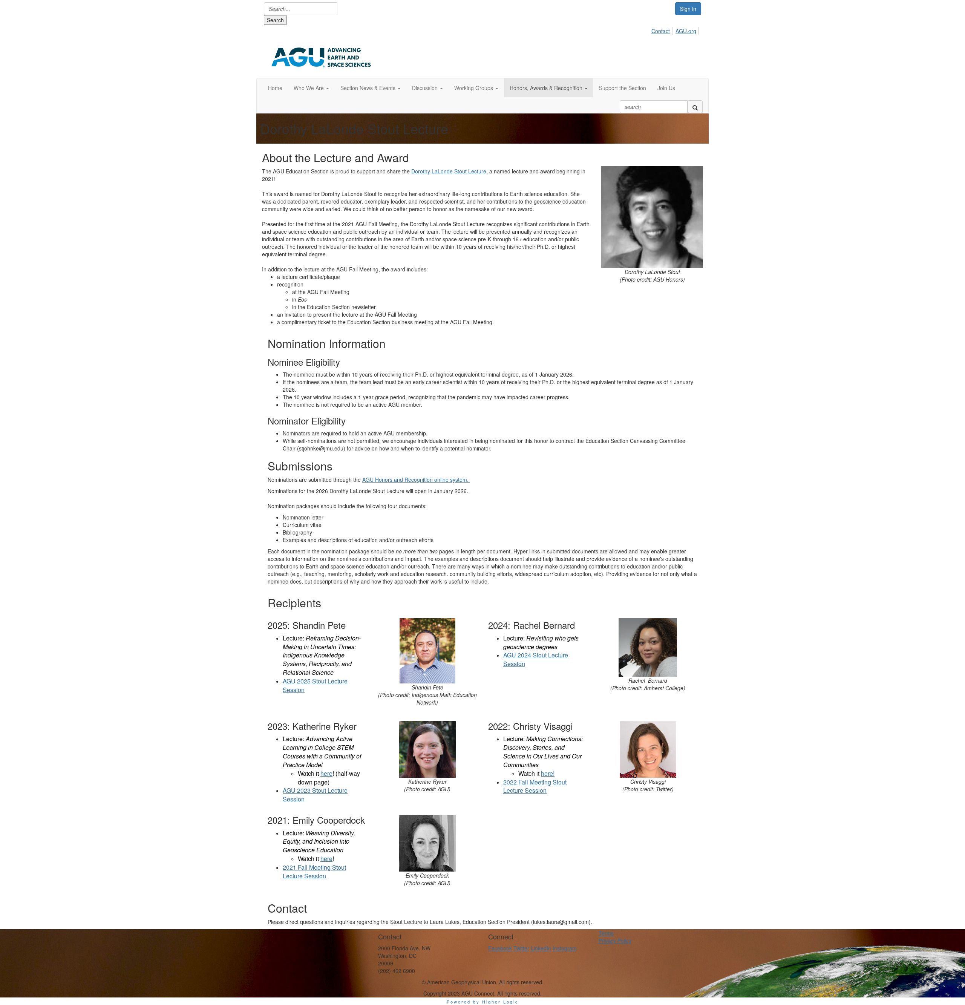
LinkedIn (541, 948)
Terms (606, 933)
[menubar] (676, 30)
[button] (311, 87)
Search (275, 20)
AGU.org (686, 31)
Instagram (565, 948)
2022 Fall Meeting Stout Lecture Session (535, 786)
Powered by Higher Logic (483, 1002)
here (326, 773)
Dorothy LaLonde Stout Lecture (448, 171)
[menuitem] (663, 30)
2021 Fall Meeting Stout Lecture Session (314, 871)
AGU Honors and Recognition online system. (416, 479)
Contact (660, 31)
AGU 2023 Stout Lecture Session (315, 794)
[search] (695, 106)
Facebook (500, 948)
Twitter (521, 948)
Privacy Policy (615, 940)
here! (547, 773)
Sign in (688, 8)
